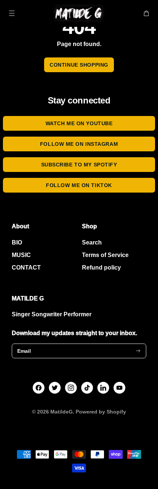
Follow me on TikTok (79, 185)
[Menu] (12, 13)
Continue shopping (79, 65)
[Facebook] (39, 388)
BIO (17, 242)
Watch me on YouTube (79, 123)
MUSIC (21, 255)
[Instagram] (71, 387)
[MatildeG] (79, 13)
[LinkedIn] (103, 388)
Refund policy (101, 267)
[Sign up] (138, 351)
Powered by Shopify (101, 412)
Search (92, 242)
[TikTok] (87, 388)
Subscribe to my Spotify (79, 165)
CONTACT (26, 267)
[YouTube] (119, 388)
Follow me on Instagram (79, 144)
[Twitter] (55, 387)
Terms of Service (105, 255)
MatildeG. (62, 412)
